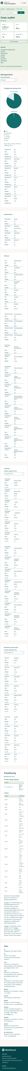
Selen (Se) (16, 735)
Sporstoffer (3, 58)
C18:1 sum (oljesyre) (18, 356)
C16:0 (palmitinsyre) (18, 328)
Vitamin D (16, 523)
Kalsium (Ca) (17, 667)
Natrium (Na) (17, 676)
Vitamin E (16, 534)
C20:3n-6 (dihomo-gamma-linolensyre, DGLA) (18, 398)
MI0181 (15, 161)
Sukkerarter (16, 226)
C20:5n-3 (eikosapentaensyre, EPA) (18, 429)
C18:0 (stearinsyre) (18, 335)
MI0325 (15, 482)
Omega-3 (16, 290)
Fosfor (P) (16, 704)
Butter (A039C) (14, 779)
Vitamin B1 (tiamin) (18, 548)
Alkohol (15, 186)
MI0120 (15, 660)
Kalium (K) (16, 685)
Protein (15, 177)
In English (23, 3)
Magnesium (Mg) (17, 695)
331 (14, 221)
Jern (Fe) (16, 716)
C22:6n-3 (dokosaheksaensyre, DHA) (18, 451)
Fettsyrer (3, 51)
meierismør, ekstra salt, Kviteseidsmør (14, 66)
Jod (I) (15, 754)
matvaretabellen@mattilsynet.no (9, 1068)
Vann (15, 196)
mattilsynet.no (5, 1062)
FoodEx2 (6, 902)
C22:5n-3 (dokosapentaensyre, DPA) (18, 440)
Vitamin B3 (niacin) (18, 571)
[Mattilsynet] (9, 1050)
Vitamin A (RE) (17, 491)
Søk (21, 12)
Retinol (16, 502)
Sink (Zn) (16, 726)
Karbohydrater (4, 53)
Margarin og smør (10, 9)
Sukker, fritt (16, 240)
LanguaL (6, 926)
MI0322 (15, 493)
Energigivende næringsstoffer (8, 49)
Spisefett (2, 9)
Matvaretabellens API (6, 1056)
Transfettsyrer (17, 267)
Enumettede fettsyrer (18, 274)
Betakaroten (17, 512)
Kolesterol (16, 304)
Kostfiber (16, 168)
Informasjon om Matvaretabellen (9, 1058)
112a (15, 631)
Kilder (2, 62)
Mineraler (3, 57)
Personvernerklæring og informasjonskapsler (12, 1060)
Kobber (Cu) (16, 744)
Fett (15, 149)
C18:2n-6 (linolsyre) (18, 368)
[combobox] (9, 12)
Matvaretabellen (10, 3)
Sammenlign (15, 41)
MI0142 (15, 198)
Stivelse (15, 219)
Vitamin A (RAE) (17, 480)
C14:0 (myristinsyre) (18, 321)
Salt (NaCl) (16, 657)
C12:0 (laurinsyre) (18, 314)
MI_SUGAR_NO (17, 228)
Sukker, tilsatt (17, 233)
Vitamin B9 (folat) (18, 604)
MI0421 (15, 584)
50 (14, 189)
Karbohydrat (17, 158)
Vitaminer (3, 55)
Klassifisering (4, 60)
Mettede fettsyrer (17, 260)
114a (15, 151)
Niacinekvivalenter (18, 581)
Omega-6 (16, 297)
